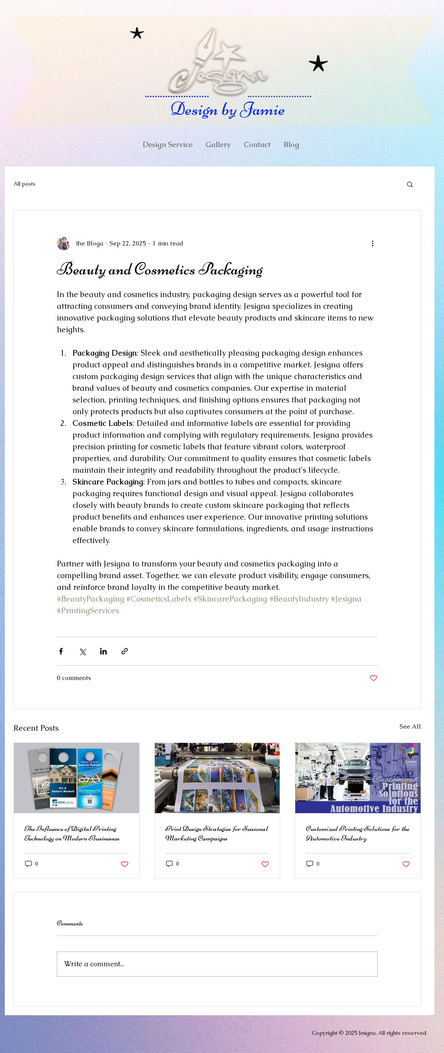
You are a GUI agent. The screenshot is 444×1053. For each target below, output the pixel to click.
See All (410, 726)
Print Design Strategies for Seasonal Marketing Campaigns (216, 833)
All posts (24, 183)
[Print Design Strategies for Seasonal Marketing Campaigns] (217, 778)
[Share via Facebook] (61, 651)
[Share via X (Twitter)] (82, 651)
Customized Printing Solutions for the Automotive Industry (357, 833)
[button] (410, 183)
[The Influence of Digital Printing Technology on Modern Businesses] (76, 778)
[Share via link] (125, 651)
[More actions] (372, 243)
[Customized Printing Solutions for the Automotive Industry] (358, 778)
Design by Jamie (227, 109)
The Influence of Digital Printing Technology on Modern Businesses (72, 833)
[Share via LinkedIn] (103, 651)
